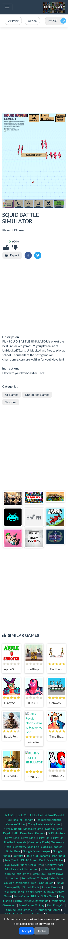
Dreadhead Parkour (33, 833)
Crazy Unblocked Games (44, 824)
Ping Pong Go (55, 905)
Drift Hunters (56, 833)
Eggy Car (43, 837)
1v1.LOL (10, 815)
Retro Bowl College (34, 878)
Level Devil (11, 864)
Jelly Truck (12, 860)
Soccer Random (51, 887)
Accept (26, 931)
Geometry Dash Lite (26, 846)
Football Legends (15, 842)
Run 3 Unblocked (42, 882)
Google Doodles (52, 846)
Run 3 (59, 882)
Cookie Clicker (16, 824)
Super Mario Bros (31, 864)
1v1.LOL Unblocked (30, 815)
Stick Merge (34, 891)
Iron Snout (58, 855)
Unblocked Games (37, 394)
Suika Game (21, 896)
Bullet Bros (13, 851)
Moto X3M (48, 869)
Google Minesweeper (36, 851)
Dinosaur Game (33, 828)
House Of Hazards (38, 855)
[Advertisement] (34, 70)
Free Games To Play (32, 905)
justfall (19, 900)
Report (14, 255)
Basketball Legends (49, 819)
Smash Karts (31, 887)
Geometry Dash (38, 842)
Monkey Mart (54, 864)
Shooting (10, 402)
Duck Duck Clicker (51, 860)
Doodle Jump (54, 828)
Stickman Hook (14, 891)
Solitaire (18, 855)
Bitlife (35, 896)
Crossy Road (12, 828)
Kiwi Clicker (29, 860)
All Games (11, 394)
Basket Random (23, 819)
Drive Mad (12, 837)
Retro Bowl (39, 873)
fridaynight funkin (37, 900)
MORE (52, 20)
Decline (41, 931)
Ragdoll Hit (11, 833)
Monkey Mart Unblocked (22, 869)
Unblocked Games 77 (20, 909)
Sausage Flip (13, 887)
